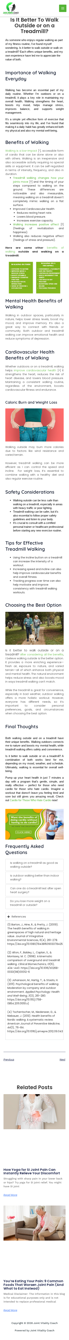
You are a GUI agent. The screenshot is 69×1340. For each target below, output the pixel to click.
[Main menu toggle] (63, 8)
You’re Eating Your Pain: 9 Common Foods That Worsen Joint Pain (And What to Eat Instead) (33, 1285)
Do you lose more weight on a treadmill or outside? (30, 903)
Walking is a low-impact (21, 151)
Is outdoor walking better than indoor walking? (34, 877)
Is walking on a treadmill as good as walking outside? (34, 865)
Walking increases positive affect (36, 224)
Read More (10, 1195)
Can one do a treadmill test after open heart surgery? (35, 890)
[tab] (35, 865)
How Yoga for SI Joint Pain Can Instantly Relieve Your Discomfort (31, 1171)
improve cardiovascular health (35, 370)
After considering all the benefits (41, 654)
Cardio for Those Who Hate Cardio (30, 800)
